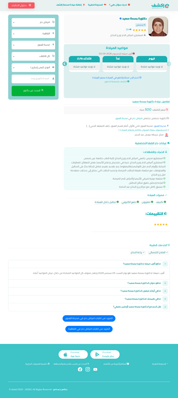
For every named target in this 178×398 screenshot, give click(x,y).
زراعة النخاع (137, 253)
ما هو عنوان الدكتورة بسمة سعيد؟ (144, 284)
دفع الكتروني (129, 202)
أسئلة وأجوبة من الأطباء (115, 364)
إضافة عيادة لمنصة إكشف (69, 5)
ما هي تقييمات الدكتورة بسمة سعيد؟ (143, 299)
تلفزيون (146, 202)
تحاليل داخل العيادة (105, 202)
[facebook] (81, 370)
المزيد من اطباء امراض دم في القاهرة (89, 329)
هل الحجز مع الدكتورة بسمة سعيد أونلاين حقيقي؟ (137, 307)
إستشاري (140, 25)
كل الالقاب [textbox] (44, 56)
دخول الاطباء (19, 5)
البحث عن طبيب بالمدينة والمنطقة (70, 364)
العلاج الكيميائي (157, 253)
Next (64, 64)
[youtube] (96, 370)
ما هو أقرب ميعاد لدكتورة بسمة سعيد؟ (142, 264)
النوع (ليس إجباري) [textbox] (40, 68)
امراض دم (137, 119)
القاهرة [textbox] (46, 34)
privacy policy (60, 390)
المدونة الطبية (95, 5)
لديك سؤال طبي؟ (118, 5)
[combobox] (32, 22)
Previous (169, 64)
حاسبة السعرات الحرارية (36, 364)
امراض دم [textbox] (45, 23)
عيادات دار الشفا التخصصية (151, 143)
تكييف (160, 202)
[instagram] (89, 370)
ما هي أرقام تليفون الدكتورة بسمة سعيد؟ (141, 291)
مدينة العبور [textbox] (44, 45)
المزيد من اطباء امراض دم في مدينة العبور (89, 318)
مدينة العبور (121, 119)
